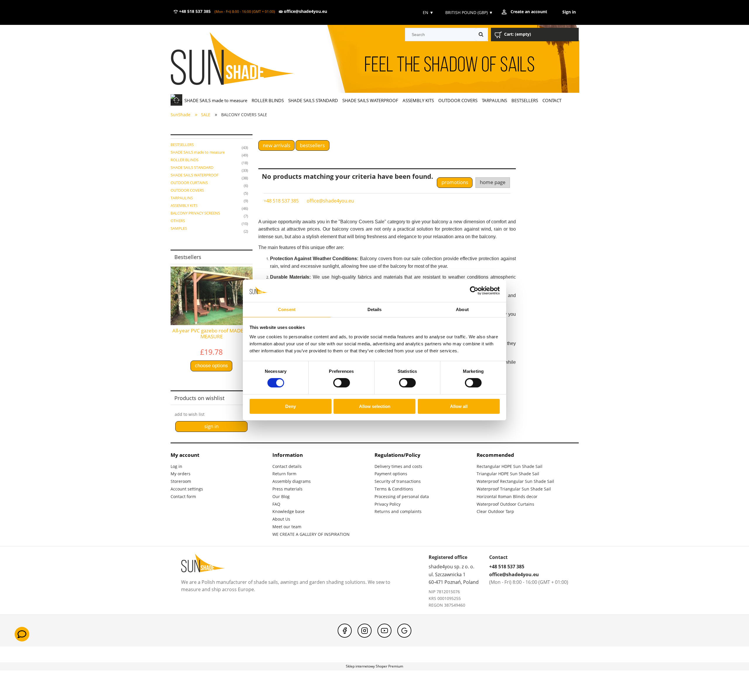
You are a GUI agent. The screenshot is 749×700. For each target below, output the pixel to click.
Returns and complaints (398, 511)
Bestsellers (312, 145)
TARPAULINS (182, 197)
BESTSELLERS (182, 144)
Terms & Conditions (393, 489)
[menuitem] (216, 100)
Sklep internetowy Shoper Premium (374, 666)
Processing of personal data (401, 496)
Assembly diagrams (291, 481)
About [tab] (462, 309)
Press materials (287, 489)
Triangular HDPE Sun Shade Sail (508, 473)
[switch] (341, 382)
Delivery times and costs (398, 466)
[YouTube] (384, 631)
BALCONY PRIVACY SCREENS (195, 213)
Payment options (390, 473)
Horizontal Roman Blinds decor (507, 496)
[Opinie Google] (404, 631)
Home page (493, 182)
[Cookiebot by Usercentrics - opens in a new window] (474, 290)
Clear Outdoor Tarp (495, 511)
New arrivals (276, 145)
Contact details (287, 466)
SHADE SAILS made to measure (198, 152)
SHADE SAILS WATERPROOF (195, 175)
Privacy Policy (387, 504)
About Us (281, 519)
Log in (176, 466)
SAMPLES (179, 228)
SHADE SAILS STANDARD (192, 167)
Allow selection (374, 406)
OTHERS (178, 220)
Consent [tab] (287, 309)
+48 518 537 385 (194, 11)
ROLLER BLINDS (184, 159)
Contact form (183, 496)
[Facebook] (345, 631)
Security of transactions (397, 481)
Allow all (459, 406)
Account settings (187, 489)
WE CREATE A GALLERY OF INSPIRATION (311, 534)
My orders (180, 473)
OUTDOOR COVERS (187, 190)
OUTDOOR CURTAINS (189, 182)
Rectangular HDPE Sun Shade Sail (509, 466)
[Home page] (241, 59)
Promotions (455, 182)
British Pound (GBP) (469, 12)
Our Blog (281, 496)
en (428, 12)
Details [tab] (374, 309)
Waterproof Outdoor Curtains (505, 504)
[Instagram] (365, 631)
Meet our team (286, 526)
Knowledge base (288, 511)
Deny (290, 406)
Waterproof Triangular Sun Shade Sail (514, 489)
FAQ (276, 504)
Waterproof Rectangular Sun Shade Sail (515, 481)
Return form (284, 473)
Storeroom (181, 481)
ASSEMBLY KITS (184, 205)
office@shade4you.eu (305, 11)
